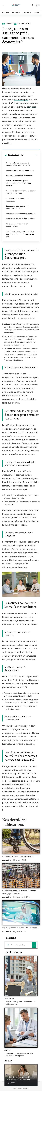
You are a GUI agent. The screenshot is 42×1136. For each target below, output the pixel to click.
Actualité (6, 860)
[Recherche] (31, 5)
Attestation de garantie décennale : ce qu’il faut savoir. (19, 1002)
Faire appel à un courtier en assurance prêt (17, 225)
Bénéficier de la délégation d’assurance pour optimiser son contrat (18, 183)
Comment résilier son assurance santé (17, 856)
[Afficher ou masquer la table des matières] (30, 155)
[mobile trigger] (4, 5)
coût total (32, 107)
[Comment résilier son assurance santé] (21, 841)
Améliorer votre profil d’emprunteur (20, 219)
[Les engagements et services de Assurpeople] (21, 912)
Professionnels (9, 998)
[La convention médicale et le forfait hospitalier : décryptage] (21, 1028)
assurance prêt (21, 99)
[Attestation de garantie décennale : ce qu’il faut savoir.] (21, 976)
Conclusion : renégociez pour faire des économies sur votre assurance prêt (20, 234)
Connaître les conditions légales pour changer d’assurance (21, 192)
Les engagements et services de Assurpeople (20, 927)
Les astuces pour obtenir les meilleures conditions (17, 207)
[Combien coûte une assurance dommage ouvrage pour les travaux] (21, 875)
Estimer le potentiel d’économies (19, 175)
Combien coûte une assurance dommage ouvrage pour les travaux (19, 892)
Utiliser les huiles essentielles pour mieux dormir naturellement (21, 1078)
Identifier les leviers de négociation (20, 170)
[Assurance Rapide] (16, 5)
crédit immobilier (15, 110)
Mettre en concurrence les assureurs (20, 214)
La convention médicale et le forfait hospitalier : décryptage (18, 1054)
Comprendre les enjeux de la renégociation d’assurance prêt (18, 164)
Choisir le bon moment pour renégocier (17, 199)
